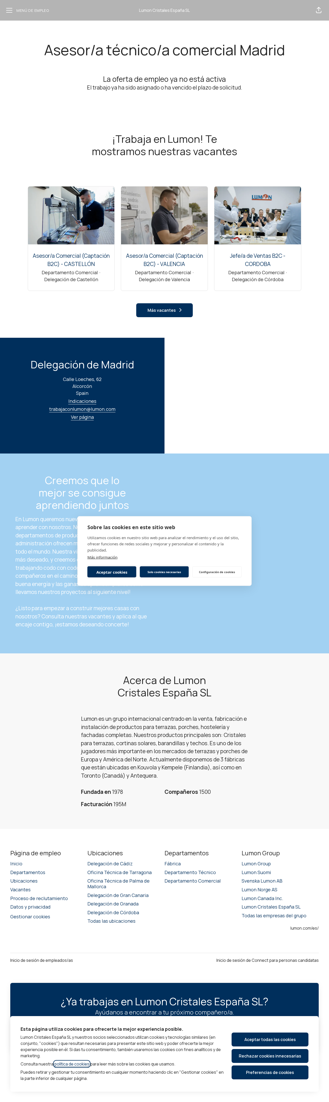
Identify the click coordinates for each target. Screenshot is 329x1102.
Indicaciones (82, 401)
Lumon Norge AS (259, 889)
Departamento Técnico (190, 872)
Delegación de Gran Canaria (118, 895)
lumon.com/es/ (304, 928)
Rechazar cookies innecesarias (270, 1056)
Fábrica (172, 863)
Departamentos (27, 872)
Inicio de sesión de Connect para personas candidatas (267, 960)
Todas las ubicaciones (111, 921)
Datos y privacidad (30, 907)
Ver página (82, 417)
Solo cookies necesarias (164, 572)
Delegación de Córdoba (113, 912)
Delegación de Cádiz (110, 863)
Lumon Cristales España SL (164, 10)
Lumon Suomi (256, 872)
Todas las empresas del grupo (274, 915)
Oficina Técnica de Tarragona (119, 872)
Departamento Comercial (192, 881)
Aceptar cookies (111, 571)
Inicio (16, 863)
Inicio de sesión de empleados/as (41, 960)
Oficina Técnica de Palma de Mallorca (118, 884)
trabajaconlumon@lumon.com (82, 409)
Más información (102, 557)
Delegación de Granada (113, 904)
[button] (319, 10)
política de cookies (71, 1064)
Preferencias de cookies (270, 1072)
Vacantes (20, 889)
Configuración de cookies (217, 572)
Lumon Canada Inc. (262, 898)
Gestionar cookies (30, 916)
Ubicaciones (24, 881)
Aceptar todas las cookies (270, 1039)
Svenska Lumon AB (262, 881)
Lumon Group (256, 863)
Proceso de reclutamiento (39, 898)
